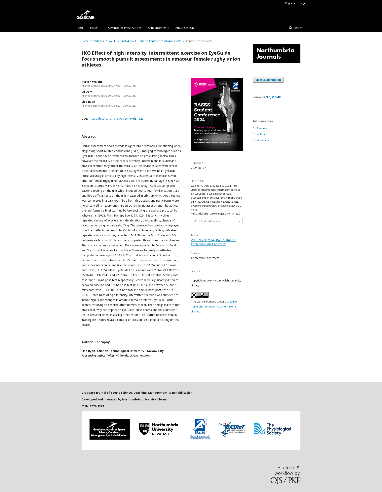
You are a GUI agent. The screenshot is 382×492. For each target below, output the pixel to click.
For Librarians (261, 140)
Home (80, 28)
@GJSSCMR (273, 97)
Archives (99, 41)
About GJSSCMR (186, 28)
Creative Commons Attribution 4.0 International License (214, 306)
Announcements (158, 28)
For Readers (260, 128)
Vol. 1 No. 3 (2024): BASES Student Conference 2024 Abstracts (145, 41)
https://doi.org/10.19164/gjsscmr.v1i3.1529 (116, 118)
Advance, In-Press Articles (124, 28)
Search (297, 28)
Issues (94, 28)
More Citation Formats (207, 221)
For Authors (260, 134)
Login (303, 3)
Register (290, 3)
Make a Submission (268, 79)
